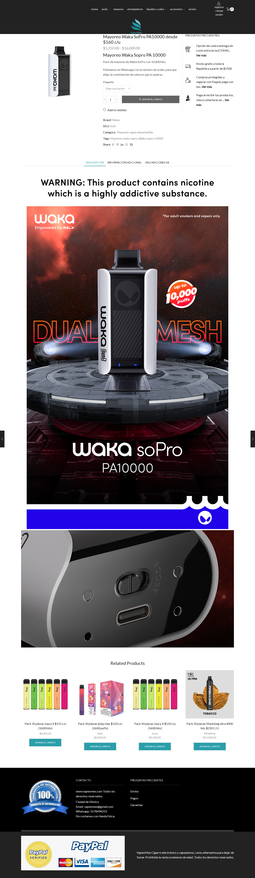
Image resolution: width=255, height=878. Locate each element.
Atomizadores (135, 9)
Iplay (100, 733)
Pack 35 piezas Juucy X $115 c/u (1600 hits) (45, 726)
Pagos (134, 798)
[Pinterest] (117, 144)
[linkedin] (122, 144)
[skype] (131, 144)
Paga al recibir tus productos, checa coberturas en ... (215, 99)
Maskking (209, 733)
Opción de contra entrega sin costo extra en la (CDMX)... (214, 50)
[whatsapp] (126, 144)
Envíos (192, 9)
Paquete (108, 82)
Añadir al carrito (152, 99)
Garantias (136, 805)
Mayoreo (118, 9)
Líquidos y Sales (155, 9)
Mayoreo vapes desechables (135, 132)
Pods (105, 9)
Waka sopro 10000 (151, 138)
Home (94, 9)
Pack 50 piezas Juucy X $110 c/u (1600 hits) (155, 726)
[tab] (95, 162)
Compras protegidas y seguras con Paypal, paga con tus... (214, 81)
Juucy (155, 733)
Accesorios (176, 9)
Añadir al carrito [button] (45, 742)
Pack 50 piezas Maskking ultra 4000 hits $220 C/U (209, 726)
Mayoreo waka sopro (124, 138)
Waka (116, 120)
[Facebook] (113, 144)
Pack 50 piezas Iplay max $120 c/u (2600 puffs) (100, 726)
